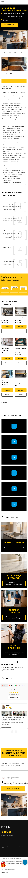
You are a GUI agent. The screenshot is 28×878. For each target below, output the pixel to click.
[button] (9, 25)
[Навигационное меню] (2, 2)
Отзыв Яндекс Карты (6, 727)
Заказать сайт (4, 872)
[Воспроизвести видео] (14, 426)
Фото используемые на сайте (7, 870)
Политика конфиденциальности (8, 869)
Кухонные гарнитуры (11, 52)
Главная (3, 52)
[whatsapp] (7, 832)
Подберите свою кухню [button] (12, 277)
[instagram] (10, 832)
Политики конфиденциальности (19, 785)
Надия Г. (8, 705)
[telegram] (5, 832)
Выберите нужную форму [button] (10, 280)
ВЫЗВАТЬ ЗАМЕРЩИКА (13, 788)
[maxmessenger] (2, 832)
